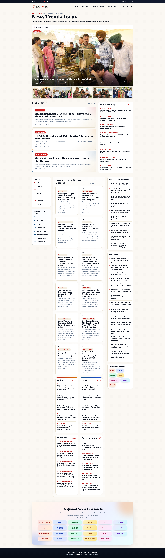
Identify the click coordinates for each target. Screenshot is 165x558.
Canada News (41, 227)
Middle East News (42, 234)
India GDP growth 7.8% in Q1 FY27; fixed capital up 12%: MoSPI (119, 205)
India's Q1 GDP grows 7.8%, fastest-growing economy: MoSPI (119, 217)
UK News (39, 224)
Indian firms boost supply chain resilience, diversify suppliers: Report (120, 197)
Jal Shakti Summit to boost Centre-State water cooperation (121, 352)
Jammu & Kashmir (75, 527)
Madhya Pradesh (44, 533)
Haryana (45, 528)
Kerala (120, 528)
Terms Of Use (71, 552)
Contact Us (94, 552)
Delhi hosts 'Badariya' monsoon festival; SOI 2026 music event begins (121, 331)
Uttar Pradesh (90, 538)
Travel (39, 204)
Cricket (102, 6)
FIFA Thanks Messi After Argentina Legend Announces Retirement (120, 338)
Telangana (59, 538)
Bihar (60, 522)
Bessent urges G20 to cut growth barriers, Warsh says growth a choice (121, 324)
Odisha (90, 533)
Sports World (41, 241)
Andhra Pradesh (44, 522)
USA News (40, 220)
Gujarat (120, 522)
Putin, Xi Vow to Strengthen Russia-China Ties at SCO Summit (119, 311)
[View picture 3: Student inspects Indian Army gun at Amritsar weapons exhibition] (82, 92)
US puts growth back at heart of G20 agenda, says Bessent (120, 211)
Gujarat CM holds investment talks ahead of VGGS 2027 (120, 273)
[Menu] (131, 6)
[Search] (123, 6)
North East (74, 533)
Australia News (41, 231)
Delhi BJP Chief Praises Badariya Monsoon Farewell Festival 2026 (121, 285)
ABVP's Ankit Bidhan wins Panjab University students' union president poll (121, 190)
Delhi (90, 522)
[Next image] (130, 57)
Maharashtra (60, 533)
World (88, 6)
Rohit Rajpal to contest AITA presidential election (119, 358)
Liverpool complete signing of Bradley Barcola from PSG (120, 279)
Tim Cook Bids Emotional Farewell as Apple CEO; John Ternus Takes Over (120, 267)
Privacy (80, 552)
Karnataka (105, 528)
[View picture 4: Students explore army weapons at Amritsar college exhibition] (102, 92)
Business (95, 6)
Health (109, 6)
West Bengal (105, 538)
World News (40, 217)
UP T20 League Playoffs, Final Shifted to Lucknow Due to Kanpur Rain (120, 237)
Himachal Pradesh (60, 527)
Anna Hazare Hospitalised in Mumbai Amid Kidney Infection (120, 317)
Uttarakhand (75, 538)
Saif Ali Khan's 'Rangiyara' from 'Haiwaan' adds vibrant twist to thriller (120, 225)
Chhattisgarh (75, 522)
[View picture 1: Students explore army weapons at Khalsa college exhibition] (42, 92)
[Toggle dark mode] (127, 6)
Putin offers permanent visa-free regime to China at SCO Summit (121, 184)
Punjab (105, 533)
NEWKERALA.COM (81, 554)
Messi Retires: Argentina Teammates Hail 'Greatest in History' (120, 296)
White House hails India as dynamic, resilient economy (119, 231)
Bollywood (40, 200)
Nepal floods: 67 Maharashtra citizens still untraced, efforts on (121, 290)
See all (74, 381)
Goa (105, 522)
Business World (41, 238)
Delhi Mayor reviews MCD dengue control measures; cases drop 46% (119, 345)
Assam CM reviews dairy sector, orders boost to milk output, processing (121, 260)
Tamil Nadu (44, 538)
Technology (40, 197)
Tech (115, 6)
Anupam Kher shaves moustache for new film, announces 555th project (119, 245)
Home (76, 6)
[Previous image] (35, 57)
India (82, 6)
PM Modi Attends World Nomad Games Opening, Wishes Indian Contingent (121, 304)
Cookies (86, 552)
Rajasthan (120, 533)
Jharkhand (90, 528)
